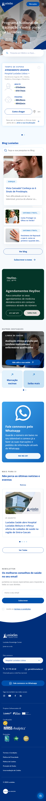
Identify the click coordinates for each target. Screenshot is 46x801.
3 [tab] (25, 42)
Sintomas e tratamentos (31, 213)
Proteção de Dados (9, 766)
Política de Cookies (9, 762)
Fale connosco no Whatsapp (25, 683)
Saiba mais (34, 383)
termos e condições (22, 609)
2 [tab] (20, 42)
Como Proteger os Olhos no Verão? (20, 209)
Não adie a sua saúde (21, 362)
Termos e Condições (10, 753)
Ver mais (9, 39)
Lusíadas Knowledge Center (12, 642)
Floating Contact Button (41, 796)
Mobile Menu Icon (43, 4)
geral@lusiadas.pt (35, 669)
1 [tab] (16, 42)
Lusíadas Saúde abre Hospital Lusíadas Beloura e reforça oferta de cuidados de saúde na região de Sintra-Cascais (21, 527)
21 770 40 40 (11, 669)
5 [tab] (23, 45)
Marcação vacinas (12, 382)
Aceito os (18, 609)
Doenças (11, 182)
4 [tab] (30, 42)
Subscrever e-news (23, 259)
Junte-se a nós (8, 646)
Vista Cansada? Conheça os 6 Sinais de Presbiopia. (21, 159)
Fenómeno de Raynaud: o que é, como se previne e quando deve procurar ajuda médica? (23, 231)
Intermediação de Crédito (12, 770)
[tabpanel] (23, 30)
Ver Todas (23, 550)
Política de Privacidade (10, 757)
